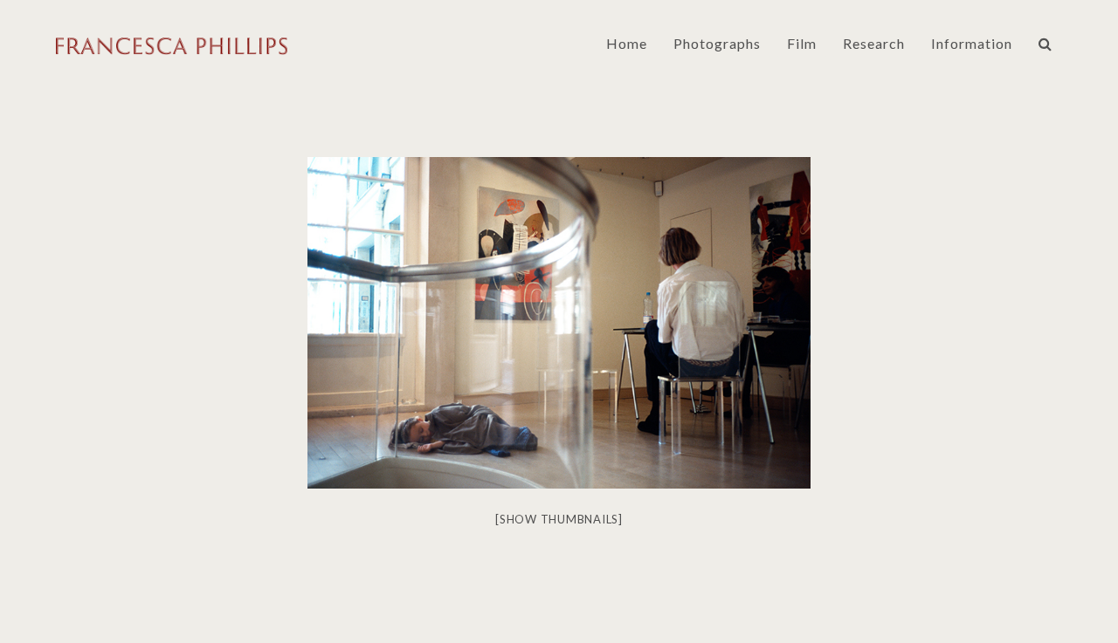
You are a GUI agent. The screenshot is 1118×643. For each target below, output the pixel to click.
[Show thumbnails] (559, 519)
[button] (1045, 43)
